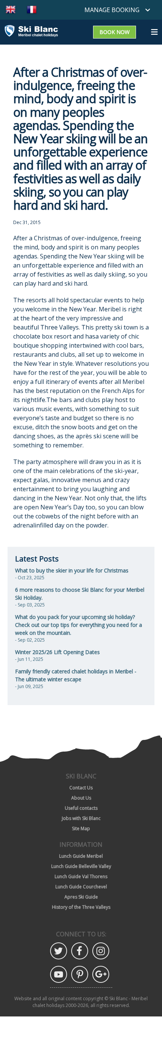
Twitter (58, 950)
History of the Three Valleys (81, 907)
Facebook (79, 950)
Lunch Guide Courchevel (81, 886)
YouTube (58, 974)
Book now (114, 32)
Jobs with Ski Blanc (81, 818)
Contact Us (81, 787)
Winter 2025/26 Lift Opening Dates (57, 652)
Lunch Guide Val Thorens (81, 876)
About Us (81, 798)
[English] (10, 10)
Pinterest (79, 974)
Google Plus (100, 974)
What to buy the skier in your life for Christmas (71, 570)
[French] (31, 10)
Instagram (100, 950)
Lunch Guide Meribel (81, 856)
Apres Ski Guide (81, 897)
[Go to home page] (31, 32)
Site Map (81, 828)
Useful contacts (81, 808)
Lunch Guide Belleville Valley (81, 866)
